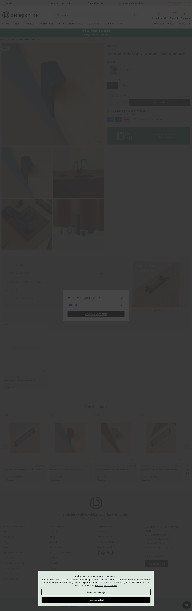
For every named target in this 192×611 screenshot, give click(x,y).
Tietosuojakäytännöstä (106, 585)
